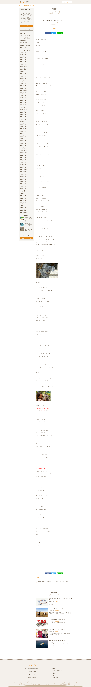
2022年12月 (22, 128)
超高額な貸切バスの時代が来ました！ (45, 582)
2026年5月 (22, 57)
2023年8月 (22, 114)
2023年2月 (22, 124)
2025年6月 (22, 76)
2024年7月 (22, 95)
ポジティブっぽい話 (24, 38)
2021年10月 (22, 152)
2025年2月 (22, 83)
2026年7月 (22, 54)
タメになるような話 (24, 35)
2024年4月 (22, 100)
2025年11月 (22, 68)
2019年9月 (22, 193)
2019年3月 (22, 203)
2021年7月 (22, 157)
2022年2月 (22, 145)
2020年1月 (22, 188)
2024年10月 (22, 90)
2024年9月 (22, 92)
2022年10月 (22, 131)
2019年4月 (22, 202)
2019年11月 (22, 190)
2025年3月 (22, 81)
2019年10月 (22, 191)
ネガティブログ (26, 25)
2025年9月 (22, 71)
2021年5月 (22, 160)
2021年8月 (22, 155)
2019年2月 (22, 205)
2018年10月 (22, 212)
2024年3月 (22, 102)
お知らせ (22, 33)
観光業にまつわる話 (24, 45)
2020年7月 (22, 178)
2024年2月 (22, 104)
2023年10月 (22, 111)
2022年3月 (22, 143)
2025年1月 (22, 85)
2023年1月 (22, 126)
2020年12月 (22, 169)
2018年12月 (22, 209)
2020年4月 (22, 183)
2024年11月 (22, 88)
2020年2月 (22, 186)
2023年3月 (22, 123)
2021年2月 (22, 166)
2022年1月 (22, 147)
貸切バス (22, 47)
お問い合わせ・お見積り (26, 238)
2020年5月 (22, 181)
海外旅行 (54, 28)
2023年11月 (22, 109)
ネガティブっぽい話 (24, 37)
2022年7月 (22, 136)
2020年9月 (22, 174)
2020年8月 (22, 176)
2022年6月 (22, 138)
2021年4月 (22, 162)
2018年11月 (22, 210)
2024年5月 (22, 99)
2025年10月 (22, 69)
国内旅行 (22, 40)
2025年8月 (22, 73)
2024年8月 (22, 93)
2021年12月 (22, 148)
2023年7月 (22, 116)
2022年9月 (22, 133)
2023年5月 (22, 119)
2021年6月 (22, 159)
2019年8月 (22, 195)
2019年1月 (22, 207)
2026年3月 (22, 61)
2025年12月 (22, 66)
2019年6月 (22, 198)
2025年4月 (22, 80)
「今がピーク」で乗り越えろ (61, 581)
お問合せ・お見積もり (67, 2)
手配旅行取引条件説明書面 (32, 677)
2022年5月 (22, 140)
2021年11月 (22, 150)
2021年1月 (22, 167)
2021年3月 (22, 164)
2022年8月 (22, 135)
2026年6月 (22, 56)
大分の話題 (22, 42)
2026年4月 (22, 59)
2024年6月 (22, 97)
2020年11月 (22, 171)
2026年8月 (22, 52)
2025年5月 (22, 78)
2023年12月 (22, 107)
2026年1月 (22, 64)
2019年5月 (22, 200)
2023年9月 (22, 112)
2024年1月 (22, 105)
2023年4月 (22, 121)
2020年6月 (22, 179)
